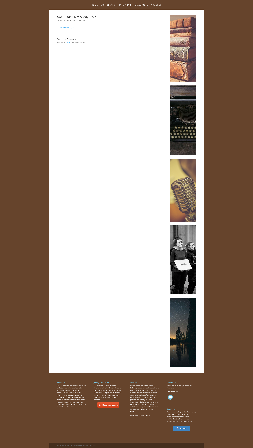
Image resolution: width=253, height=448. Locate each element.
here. (148, 415)
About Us (156, 5)
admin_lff (62, 20)
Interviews (125, 5)
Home (94, 5)
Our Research (108, 5)
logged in (69, 42)
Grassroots (141, 5)
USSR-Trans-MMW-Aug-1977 (66, 28)
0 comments (81, 20)
